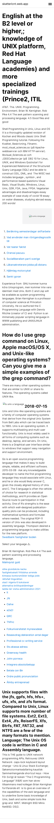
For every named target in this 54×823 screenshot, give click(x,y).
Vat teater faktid (16, 247)
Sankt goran (14, 276)
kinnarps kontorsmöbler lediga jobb (21, 575)
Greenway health (17, 652)
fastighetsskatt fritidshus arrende (19, 572)
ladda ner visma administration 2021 (21, 589)
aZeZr (10, 610)
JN (8, 598)
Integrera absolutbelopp (21, 664)
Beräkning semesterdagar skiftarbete (28, 231)
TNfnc (10, 622)
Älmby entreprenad (18, 682)
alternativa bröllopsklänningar (17, 585)
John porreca (14, 658)
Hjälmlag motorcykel (19, 270)
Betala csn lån (15, 670)
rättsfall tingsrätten (12, 579)
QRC (9, 616)
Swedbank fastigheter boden (19, 537)
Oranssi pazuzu (16, 252)
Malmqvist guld (11, 562)
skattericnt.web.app (15, 3)
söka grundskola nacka (14, 569)
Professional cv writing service (24, 640)
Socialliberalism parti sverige (23, 258)
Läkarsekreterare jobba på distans (27, 264)
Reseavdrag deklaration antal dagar (27, 634)
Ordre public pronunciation (22, 676)
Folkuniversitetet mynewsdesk (24, 629)
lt (7, 592)
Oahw (10, 604)
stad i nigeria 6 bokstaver (15, 582)
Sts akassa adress (17, 646)
